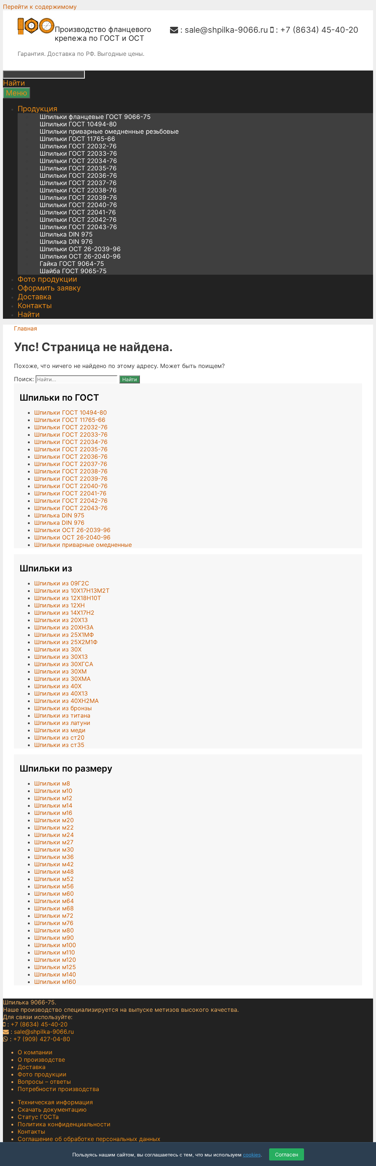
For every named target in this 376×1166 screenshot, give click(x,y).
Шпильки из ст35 (59, 744)
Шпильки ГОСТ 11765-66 (77, 138)
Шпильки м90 (54, 937)
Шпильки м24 (54, 834)
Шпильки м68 (54, 908)
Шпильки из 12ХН (59, 605)
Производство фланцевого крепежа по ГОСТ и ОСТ (103, 34)
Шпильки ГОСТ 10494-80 (78, 124)
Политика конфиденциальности (64, 1124)
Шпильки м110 (54, 952)
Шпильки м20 (54, 820)
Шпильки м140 (55, 974)
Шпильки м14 (53, 805)
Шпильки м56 (54, 886)
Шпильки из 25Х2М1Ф (66, 642)
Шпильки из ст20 (59, 737)
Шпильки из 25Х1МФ (64, 634)
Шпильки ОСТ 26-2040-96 (80, 256)
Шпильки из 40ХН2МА (66, 700)
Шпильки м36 (54, 856)
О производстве (41, 1059)
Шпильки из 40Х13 (61, 693)
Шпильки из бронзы (63, 708)
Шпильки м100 (55, 945)
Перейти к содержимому (40, 6)
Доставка (34, 296)
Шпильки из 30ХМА (62, 678)
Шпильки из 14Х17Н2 (64, 612)
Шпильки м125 (55, 967)
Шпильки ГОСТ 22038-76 (78, 190)
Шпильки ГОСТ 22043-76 (78, 227)
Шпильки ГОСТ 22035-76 (78, 168)
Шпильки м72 (53, 915)
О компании (35, 1052)
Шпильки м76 (53, 923)
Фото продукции (47, 279)
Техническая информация (55, 1102)
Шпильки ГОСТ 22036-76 (78, 175)
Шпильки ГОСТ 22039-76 (78, 197)
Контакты (35, 305)
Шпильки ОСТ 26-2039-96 (80, 249)
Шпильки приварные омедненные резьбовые (109, 131)
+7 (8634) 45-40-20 (319, 30)
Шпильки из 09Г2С (61, 583)
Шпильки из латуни (62, 722)
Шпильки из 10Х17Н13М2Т (71, 590)
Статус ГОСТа (38, 1116)
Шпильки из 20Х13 (61, 620)
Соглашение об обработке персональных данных (89, 1138)
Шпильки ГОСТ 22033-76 (78, 153)
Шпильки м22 (54, 827)
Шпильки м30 (54, 849)
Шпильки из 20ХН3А (64, 627)
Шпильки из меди (60, 730)
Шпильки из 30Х (58, 649)
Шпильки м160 (55, 981)
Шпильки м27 (53, 842)
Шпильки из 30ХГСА (63, 664)
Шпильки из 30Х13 (61, 656)
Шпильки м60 (54, 893)
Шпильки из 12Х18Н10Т (67, 598)
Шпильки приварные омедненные (83, 544)
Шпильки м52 (54, 878)
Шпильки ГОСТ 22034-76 (78, 161)
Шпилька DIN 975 (66, 234)
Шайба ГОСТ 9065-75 (73, 271)
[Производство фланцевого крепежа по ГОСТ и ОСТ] (36, 32)
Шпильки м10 (53, 790)
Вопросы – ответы (44, 1081)
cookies (252, 1155)
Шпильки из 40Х (58, 686)
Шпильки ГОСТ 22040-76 (78, 205)
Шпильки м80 (54, 930)
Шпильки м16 (53, 812)
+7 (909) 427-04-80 (41, 1039)
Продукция (37, 108)
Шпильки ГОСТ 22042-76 (78, 219)
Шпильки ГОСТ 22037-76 (78, 183)
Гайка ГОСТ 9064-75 (72, 263)
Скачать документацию (52, 1109)
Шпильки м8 (52, 783)
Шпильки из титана (62, 715)
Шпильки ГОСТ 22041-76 (78, 212)
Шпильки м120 (55, 959)
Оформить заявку (49, 288)
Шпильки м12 (53, 798)
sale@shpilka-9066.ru (226, 30)
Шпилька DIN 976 (66, 241)
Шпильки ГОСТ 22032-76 (78, 146)
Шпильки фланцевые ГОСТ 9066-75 (95, 116)
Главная (25, 328)
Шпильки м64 (54, 901)
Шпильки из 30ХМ (60, 671)
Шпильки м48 (54, 871)
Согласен (286, 1154)
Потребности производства (58, 1089)
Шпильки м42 (54, 864)
